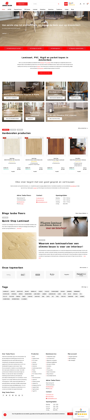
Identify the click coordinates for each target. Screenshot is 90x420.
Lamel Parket (37, 294)
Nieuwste (20, 129)
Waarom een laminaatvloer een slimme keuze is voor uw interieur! (61, 245)
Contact (66, 9)
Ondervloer (51, 9)
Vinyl (76, 296)
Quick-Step (37, 296)
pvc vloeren (48, 62)
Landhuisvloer (52, 294)
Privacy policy (50, 370)
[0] (87, 4)
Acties (33, 356)
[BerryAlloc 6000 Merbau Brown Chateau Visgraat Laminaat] (78, 146)
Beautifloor (19, 291)
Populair (13, 129)
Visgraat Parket (35, 387)
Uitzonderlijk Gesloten (51, 375)
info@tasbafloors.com (42, 202)
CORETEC (40, 291)
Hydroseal (14, 294)
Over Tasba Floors (50, 358)
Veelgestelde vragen (51, 356)
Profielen (34, 372)
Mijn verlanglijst (72, 360)
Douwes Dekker (55, 291)
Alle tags (84, 286)
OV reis (21, 204)
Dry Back (63, 291)
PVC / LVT (5, 296)
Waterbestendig (15, 299)
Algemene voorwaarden (52, 360)
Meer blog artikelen (81, 213)
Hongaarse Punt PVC (36, 385)
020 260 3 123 (40, 198)
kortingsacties (40, 68)
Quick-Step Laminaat (15, 220)
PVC (80, 294)
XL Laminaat (24, 299)
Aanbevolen (5, 129)
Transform (70, 296)
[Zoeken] (58, 3)
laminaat (42, 62)
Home (3, 9)
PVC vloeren (27, 9)
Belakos (27, 291)
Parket (23, 296)
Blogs (72, 9)
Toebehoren (59, 9)
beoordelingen (73, 186)
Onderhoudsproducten (37, 368)
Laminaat (35, 9)
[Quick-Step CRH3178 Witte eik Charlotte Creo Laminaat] (12, 146)
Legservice (34, 379)
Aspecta (13, 291)
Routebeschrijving (20, 202)
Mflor (69, 294)
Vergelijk (13, 171)
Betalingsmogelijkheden (52, 362)
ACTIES (9, 9)
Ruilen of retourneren (51, 372)
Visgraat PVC (35, 383)
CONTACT (4, 33)
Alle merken (83, 267)
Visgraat (82, 296)
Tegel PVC (63, 296)
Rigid (43, 296)
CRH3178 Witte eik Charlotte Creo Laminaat (12, 160)
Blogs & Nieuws (50, 374)
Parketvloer (42, 9)
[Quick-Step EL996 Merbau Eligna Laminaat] (56, 146)
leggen (38, 66)
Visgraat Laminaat (36, 381)
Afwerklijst (6, 291)
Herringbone (77, 291)
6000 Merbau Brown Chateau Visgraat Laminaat (78, 160)
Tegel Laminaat (35, 389)
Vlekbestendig (6, 299)
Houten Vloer (6, 294)
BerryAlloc (33, 291)
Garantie (48, 368)
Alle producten (82, 128)
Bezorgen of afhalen (51, 364)
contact (35, 188)
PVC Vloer (11, 296)
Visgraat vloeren (18, 9)
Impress (20, 294)
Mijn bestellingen (72, 358)
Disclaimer (49, 366)
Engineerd (69, 291)
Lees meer (19, 228)
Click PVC (47, 291)
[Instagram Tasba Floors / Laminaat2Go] (9, 395)
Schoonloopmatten (36, 377)
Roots (48, 296)
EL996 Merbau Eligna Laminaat (56, 159)
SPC (53, 296)
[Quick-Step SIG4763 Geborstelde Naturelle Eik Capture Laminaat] (34, 146)
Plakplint (30, 296)
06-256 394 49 (41, 200)
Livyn (64, 294)
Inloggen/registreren (73, 356)
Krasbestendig (28, 294)
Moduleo (75, 294)
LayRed (59, 294)
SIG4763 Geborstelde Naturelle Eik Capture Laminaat (34, 160)
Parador (18, 296)
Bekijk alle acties (45, 73)
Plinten (33, 370)
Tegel (57, 296)
